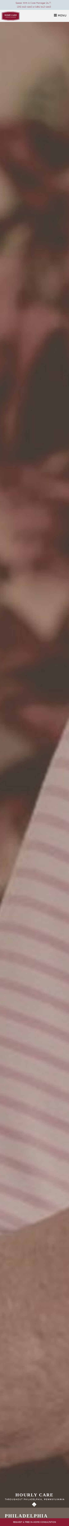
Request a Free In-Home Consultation (34, 1522)
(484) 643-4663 (43, 6)
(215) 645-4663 (24, 6)
